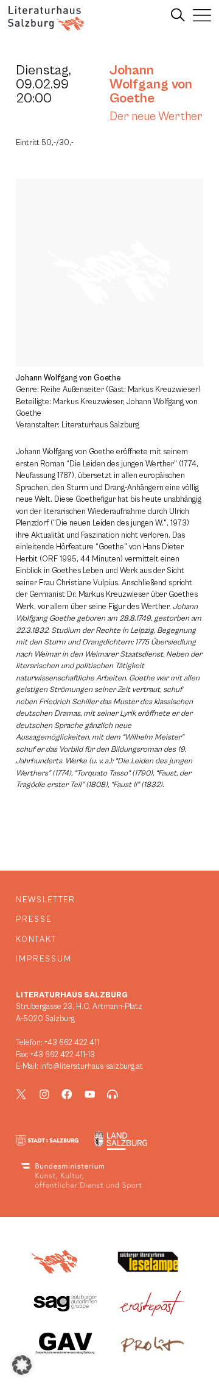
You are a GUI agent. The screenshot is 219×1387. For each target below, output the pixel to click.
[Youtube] (90, 1094)
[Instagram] (44, 1094)
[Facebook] (66, 1094)
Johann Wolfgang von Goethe (150, 84)
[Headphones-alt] (112, 1094)
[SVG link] (46, 18)
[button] (22, 1365)
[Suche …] (178, 15)
